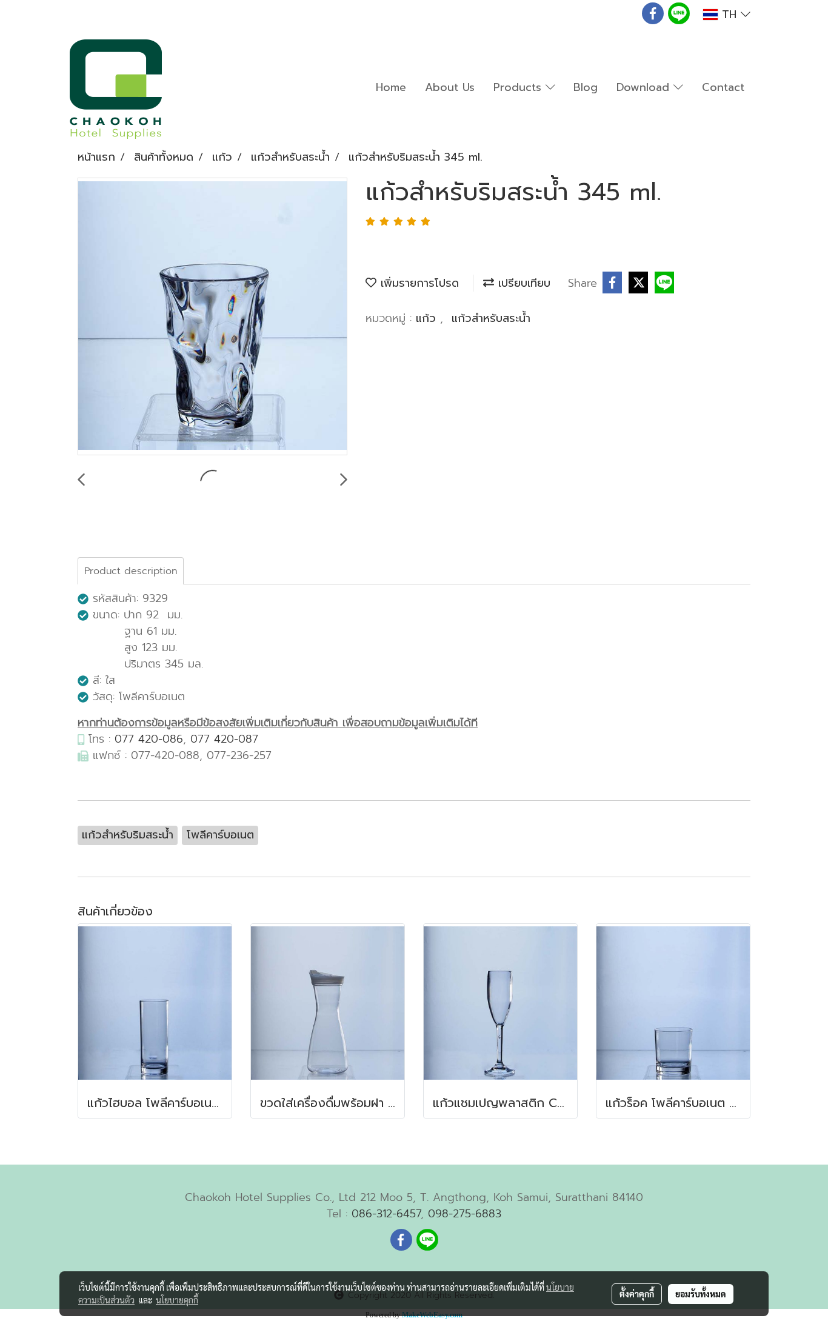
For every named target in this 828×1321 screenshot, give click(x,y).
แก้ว (428, 318)
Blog (585, 87)
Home (391, 87)
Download (644, 87)
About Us (450, 87)
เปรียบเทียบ (522, 283)
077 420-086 (149, 739)
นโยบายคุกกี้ (177, 1299)
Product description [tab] (130, 571)
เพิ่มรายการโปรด (417, 283)
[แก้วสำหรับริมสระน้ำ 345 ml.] (212, 317)
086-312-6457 (386, 1213)
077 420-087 (224, 739)
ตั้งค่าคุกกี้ (636, 1293)
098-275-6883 (464, 1213)
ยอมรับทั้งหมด (700, 1293)
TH (729, 14)
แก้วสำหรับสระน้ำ (491, 318)
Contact (723, 87)
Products (519, 87)
